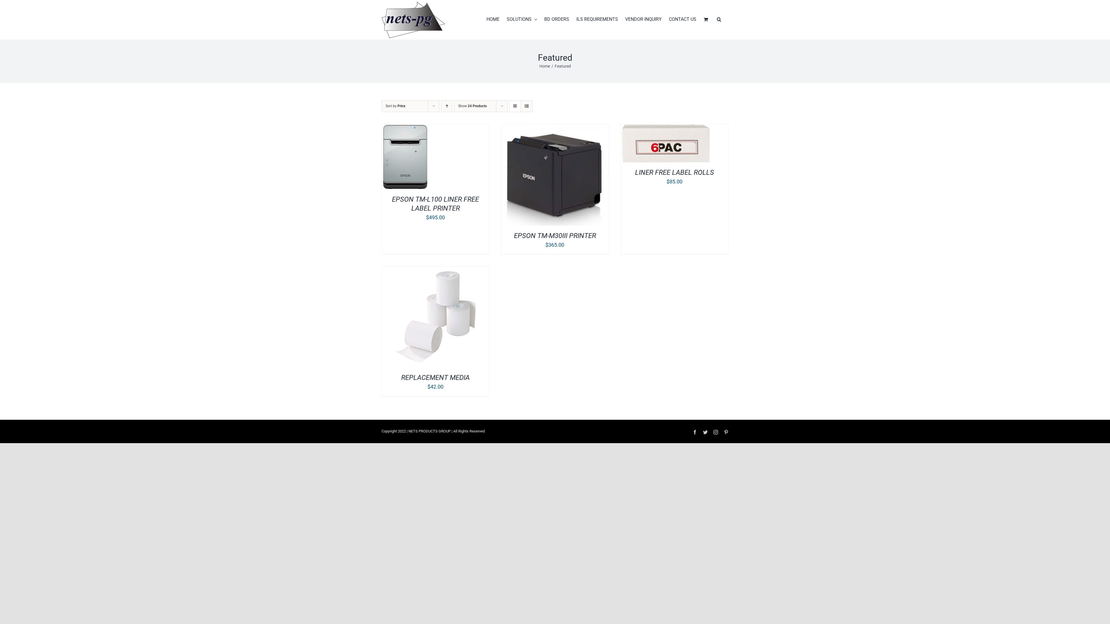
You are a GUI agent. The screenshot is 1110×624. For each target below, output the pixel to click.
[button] (719, 19)
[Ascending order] (446, 106)
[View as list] (526, 106)
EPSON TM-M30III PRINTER (555, 236)
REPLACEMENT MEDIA (435, 378)
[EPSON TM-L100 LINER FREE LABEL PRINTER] (405, 128)
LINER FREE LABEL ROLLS (674, 172)
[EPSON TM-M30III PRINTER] (554, 128)
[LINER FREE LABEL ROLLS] (665, 128)
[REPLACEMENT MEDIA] (435, 270)
